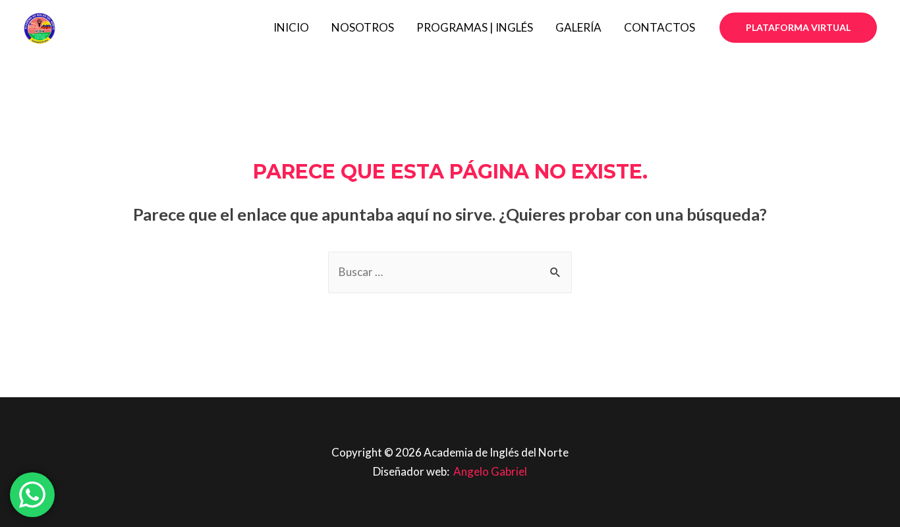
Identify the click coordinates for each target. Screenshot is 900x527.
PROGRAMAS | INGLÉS (474, 27)
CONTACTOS (659, 27)
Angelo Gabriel (490, 471)
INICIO (291, 27)
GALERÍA (578, 27)
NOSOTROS (362, 27)
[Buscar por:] (450, 272)
